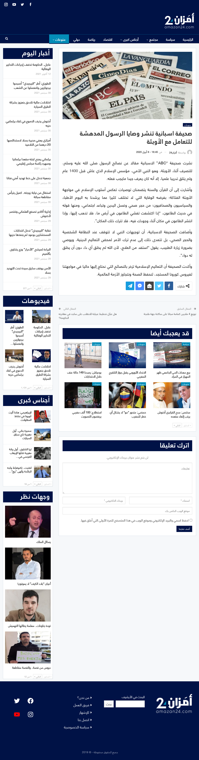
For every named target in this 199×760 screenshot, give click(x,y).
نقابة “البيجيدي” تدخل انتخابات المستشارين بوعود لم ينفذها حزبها (30, 232)
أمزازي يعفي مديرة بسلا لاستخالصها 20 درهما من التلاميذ (29, 142)
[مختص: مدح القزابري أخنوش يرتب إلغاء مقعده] (171, 395)
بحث (109, 704)
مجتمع (153, 39)
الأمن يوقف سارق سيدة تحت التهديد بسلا (29, 270)
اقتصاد (107, 39)
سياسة (170, 39)
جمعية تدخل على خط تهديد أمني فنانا (29, 178)
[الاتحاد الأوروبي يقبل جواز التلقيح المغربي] (127, 355)
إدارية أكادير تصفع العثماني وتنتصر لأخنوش (30, 213)
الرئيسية (188, 39)
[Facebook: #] (30, 701)
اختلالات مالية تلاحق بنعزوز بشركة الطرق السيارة (30, 104)
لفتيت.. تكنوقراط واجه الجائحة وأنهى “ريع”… (19, 469)
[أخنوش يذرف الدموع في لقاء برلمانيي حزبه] (14, 355)
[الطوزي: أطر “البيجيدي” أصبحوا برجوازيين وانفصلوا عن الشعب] (14, 316)
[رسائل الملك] (28, 522)
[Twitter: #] (17, 701)
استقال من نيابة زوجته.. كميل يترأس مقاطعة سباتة (29, 194)
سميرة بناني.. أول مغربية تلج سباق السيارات (22, 434)
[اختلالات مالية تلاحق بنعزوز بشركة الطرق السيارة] (41, 355)
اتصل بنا (83, 719)
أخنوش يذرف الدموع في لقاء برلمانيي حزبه (28, 123)
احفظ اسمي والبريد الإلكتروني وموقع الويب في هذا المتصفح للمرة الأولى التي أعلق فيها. (134, 520)
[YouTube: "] (17, 714)
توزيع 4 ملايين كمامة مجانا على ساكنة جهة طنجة (170, 313)
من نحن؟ (83, 697)
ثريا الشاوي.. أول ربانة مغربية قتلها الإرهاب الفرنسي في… (20, 452)
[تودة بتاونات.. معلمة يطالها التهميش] (28, 605)
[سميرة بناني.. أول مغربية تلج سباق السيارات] (42, 435)
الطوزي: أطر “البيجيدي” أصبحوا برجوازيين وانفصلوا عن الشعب (32, 85)
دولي (76, 39)
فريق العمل (81, 704)
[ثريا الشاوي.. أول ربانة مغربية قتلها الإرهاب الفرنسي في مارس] (42, 453)
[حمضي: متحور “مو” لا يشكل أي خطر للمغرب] (127, 395)
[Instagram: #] (30, 714)
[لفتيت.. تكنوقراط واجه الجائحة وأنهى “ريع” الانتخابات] (42, 472)
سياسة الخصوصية (76, 727)
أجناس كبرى (131, 39)
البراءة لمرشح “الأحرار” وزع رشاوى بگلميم (30, 251)
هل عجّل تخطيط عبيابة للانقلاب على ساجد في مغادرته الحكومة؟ (88, 315)
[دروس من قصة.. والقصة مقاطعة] (28, 647)
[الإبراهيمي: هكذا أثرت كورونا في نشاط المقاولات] (42, 416)
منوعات (60, 39)
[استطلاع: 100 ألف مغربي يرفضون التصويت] (83, 395)
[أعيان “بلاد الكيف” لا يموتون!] (28, 563)
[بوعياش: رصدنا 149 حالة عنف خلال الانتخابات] (83, 355)
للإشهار (84, 712)
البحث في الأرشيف (133, 696)
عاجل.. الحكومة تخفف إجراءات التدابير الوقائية (28, 66)
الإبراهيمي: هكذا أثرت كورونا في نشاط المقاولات (20, 416)
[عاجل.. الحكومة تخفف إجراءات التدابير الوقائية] (41, 316)
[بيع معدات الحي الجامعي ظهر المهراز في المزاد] (171, 355)
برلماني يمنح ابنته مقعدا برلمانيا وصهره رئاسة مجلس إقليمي (31, 161)
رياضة (91, 39)
